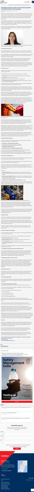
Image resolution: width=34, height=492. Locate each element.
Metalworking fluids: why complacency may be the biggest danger (12, 355)
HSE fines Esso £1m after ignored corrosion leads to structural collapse (12, 353)
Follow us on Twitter (31, 478)
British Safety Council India (6, 470)
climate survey (28, 317)
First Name (2, 431)
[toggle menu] (33, 2)
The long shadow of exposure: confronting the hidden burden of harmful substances (15, 354)
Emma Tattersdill (4, 337)
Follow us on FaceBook (29, 478)
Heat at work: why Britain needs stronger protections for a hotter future (16, 418)
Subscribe (17, 401)
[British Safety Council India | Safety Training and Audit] (4, 2)
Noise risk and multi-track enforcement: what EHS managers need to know (16, 407)
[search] (29, 2)
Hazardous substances (4, 346)
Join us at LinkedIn (32, 478)
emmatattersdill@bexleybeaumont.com (8, 340)
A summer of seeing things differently (9, 412)
